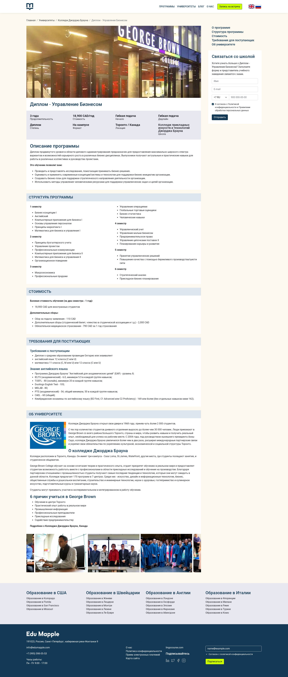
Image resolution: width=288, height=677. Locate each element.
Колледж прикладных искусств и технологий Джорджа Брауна (174, 128)
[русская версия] (258, 7)
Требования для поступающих (233, 40)
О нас (210, 6)
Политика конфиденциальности (144, 651)
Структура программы (227, 32)
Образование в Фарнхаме (160, 609)
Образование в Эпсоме (159, 605)
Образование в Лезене (98, 609)
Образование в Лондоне (159, 598)
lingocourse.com (174, 647)
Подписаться (214, 661)
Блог (201, 6)
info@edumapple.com (38, 647)
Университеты (186, 6)
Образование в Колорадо (40, 598)
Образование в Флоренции (220, 598)
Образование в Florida (38, 601)
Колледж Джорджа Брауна (73, 20)
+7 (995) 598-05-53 (36, 653)
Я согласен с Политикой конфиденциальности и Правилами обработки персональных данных (232, 107)
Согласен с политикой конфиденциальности (231, 654)
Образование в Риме (217, 605)
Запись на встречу (229, 6)
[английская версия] (251, 7)
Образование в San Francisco (42, 605)
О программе (221, 27)
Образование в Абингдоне (160, 612)
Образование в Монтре (99, 605)
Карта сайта (133, 658)
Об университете (223, 44)
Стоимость (219, 36)
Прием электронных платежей (143, 654)
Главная (31, 20)
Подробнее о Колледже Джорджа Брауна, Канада (59, 526)
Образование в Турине (218, 609)
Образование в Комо (217, 612)
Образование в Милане (219, 601)
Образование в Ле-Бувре (100, 612)
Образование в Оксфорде (160, 601)
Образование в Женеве (99, 598)
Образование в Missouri (39, 609)
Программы (167, 6)
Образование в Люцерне (100, 601)
